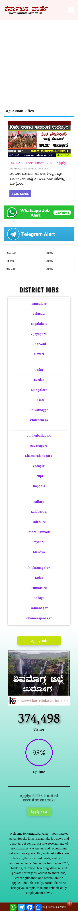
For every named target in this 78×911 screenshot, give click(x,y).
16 (55, 701)
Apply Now (39, 811)
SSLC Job (11, 253)
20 (67, 701)
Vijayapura (39, 334)
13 (45, 701)
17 (58, 701)
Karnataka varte (27, 168)
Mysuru (39, 542)
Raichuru (39, 522)
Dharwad (39, 344)
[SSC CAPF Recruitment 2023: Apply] (39, 139)
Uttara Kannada (39, 532)
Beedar (39, 380)
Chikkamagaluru (39, 568)
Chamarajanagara (38, 456)
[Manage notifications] (69, 903)
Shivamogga (39, 410)
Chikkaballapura (39, 436)
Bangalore (39, 304)
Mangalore (39, 390)
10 (36, 701)
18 (61, 701)
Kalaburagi (39, 512)
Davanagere (39, 446)
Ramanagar (39, 608)
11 (39, 701)
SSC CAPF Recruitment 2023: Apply (37, 163)
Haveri (39, 354)
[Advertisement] (39, 61)
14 (49, 701)
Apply (49, 253)
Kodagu (39, 598)
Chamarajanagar (39, 618)
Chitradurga (39, 420)
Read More (20, 194)
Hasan (39, 400)
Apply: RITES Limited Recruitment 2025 (39, 797)
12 (42, 701)
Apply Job (39, 640)
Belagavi (39, 314)
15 (52, 701)
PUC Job (10, 268)
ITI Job (10, 261)
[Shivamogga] (39, 704)
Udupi (38, 476)
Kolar (39, 578)
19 (64, 701)
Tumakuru (39, 588)
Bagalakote (39, 324)
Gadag (39, 370)
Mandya (39, 552)
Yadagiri (39, 466)
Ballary (39, 502)
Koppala (39, 486)
